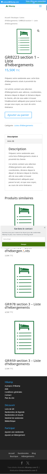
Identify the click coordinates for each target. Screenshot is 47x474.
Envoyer (23, 244)
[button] (23, 228)
